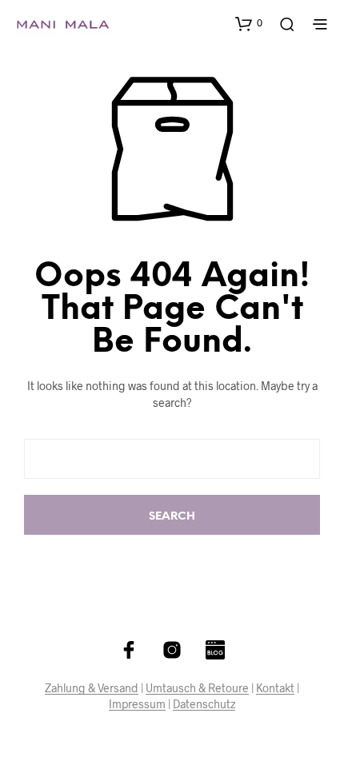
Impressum (137, 704)
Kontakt (275, 688)
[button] (248, 23)
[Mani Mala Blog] (215, 649)
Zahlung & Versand (91, 688)
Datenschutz (204, 704)
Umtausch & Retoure (197, 688)
